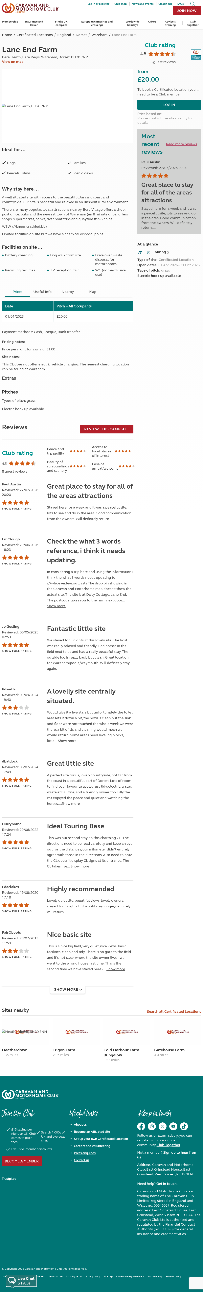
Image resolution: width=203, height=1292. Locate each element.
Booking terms (74, 1276)
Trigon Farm (64, 1050)
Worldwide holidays (133, 23)
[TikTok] (184, 1126)
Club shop (120, 4)
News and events (142, 4)
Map (92, 292)
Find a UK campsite (61, 23)
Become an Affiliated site (92, 1131)
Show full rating (17, 508)
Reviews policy (173, 1276)
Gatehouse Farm (169, 1050)
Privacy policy (92, 1276)
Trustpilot (9, 1179)
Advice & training (170, 23)
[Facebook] (141, 1126)
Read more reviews (181, 144)
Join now (187, 10)
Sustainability (155, 1276)
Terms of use (55, 1276)
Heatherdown (15, 1050)
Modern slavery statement (130, 1276)
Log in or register (98, 4)
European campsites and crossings (97, 23)
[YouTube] (173, 1126)
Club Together (193, 23)
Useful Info (42, 292)
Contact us (81, 1160)
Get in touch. (166, 1184)
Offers (152, 21)
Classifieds (165, 4)
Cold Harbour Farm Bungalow (121, 1053)
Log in (169, 105)
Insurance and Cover (34, 23)
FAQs (180, 4)
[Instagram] (152, 1126)
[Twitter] (163, 1126)
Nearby (68, 292)
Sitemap (108, 1276)
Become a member (22, 1161)
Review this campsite (106, 429)
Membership (10, 21)
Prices (17, 292)
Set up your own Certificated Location (101, 1139)
